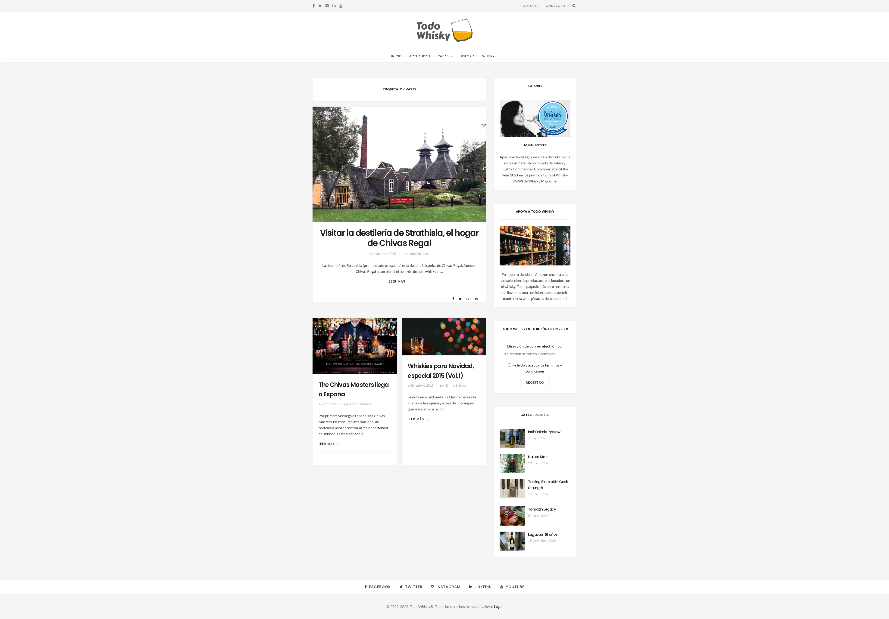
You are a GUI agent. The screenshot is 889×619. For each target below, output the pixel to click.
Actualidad (419, 56)
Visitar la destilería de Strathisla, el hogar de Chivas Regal (399, 238)
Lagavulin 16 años (542, 534)
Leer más (399, 281)
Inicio (396, 56)
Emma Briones (418, 254)
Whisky (488, 56)
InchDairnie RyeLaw (544, 431)
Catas (442, 56)
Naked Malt (538, 456)
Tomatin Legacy (542, 509)
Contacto (555, 5)
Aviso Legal (493, 606)
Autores (530, 5)
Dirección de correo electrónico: (535, 346)
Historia (467, 56)
